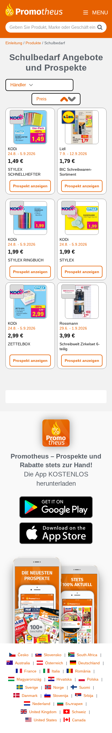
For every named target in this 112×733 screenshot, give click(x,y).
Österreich (54, 663)
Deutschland (89, 663)
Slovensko (52, 655)
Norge (58, 687)
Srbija (88, 695)
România (83, 671)
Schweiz (79, 712)
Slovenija (60, 695)
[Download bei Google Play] (56, 507)
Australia (22, 663)
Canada (79, 720)
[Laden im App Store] (56, 533)
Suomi (84, 687)
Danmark (30, 695)
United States (45, 720)
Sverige (31, 687)
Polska (92, 679)
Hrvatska (64, 679)
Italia (56, 671)
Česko (23, 655)
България (74, 704)
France (30, 671)
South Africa (87, 655)
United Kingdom (43, 712)
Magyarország (29, 679)
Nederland (41, 704)
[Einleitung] (34, 9)
